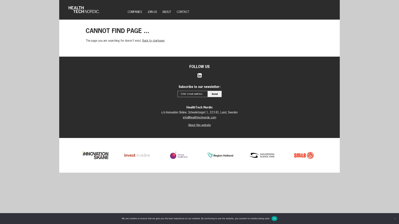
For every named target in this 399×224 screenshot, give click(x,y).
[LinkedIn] (199, 75)
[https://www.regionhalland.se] (220, 155)
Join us (152, 12)
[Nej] (395, 218)
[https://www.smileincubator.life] (303, 155)
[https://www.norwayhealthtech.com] (178, 155)
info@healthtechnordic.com (199, 117)
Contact (183, 12)
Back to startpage (153, 40)
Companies (135, 12)
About (166, 12)
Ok (274, 218)
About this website (199, 125)
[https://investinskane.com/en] (137, 155)
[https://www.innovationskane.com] (95, 155)
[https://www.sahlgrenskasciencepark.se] (262, 155)
